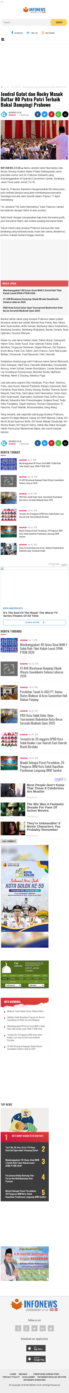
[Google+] (43, 1328)
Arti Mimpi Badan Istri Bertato (27, 1135)
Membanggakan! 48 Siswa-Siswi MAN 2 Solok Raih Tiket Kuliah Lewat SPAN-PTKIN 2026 (40, 464)
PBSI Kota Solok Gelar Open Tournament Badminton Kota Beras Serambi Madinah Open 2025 (40, 498)
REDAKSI (23, 1374)
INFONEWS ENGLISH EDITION (51, 1377)
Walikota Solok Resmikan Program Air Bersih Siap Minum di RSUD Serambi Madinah (25, 1018)
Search (59, 22)
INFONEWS (12, 115)
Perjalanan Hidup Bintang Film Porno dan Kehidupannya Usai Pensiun (19, 1178)
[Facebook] (18, 1328)
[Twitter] (34, 1328)
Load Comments (9, 841)
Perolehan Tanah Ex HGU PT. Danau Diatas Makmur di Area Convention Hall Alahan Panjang (43, 695)
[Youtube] (51, 1328)
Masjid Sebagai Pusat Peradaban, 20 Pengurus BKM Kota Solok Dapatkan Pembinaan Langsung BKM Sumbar (40, 533)
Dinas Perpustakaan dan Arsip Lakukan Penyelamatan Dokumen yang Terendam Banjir (41, 549)
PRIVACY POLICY (11, 1377)
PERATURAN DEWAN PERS (46, 1374)
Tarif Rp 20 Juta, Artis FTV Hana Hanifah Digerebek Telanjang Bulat (21, 1149)
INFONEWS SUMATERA (34, 1380)
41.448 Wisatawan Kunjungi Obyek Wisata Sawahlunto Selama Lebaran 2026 (41, 481)
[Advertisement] (34, 64)
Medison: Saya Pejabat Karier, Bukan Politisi (25, 1011)
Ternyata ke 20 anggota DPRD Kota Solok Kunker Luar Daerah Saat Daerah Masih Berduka (41, 515)
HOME (13, 1374)
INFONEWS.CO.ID (34, 1385)
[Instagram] (26, 1328)
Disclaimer (28, 1377)
